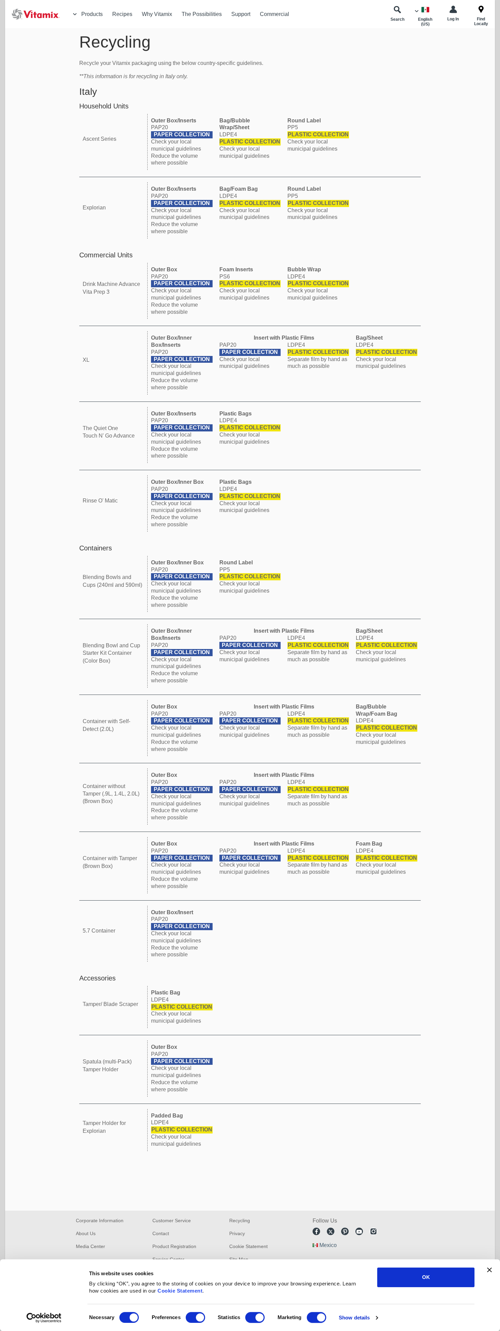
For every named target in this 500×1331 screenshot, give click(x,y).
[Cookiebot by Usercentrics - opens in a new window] (44, 1318)
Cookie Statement (179, 1291)
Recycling (239, 1220)
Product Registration (174, 1246)
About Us (86, 1233)
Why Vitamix (157, 14)
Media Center (90, 1246)
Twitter (330, 1231)
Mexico (328, 1245)
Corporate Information (99, 1220)
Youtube (359, 1231)
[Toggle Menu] (75, 14)
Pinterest (345, 1231)
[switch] (195, 1317)
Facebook (316, 1231)
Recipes (122, 14)
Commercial (274, 14)
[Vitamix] (32, 14)
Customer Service (171, 1220)
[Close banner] (489, 1269)
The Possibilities (202, 14)
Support (240, 14)
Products (92, 14)
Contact (160, 1233)
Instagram (373, 1231)
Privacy (237, 1233)
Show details (354, 1317)
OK (426, 1277)
